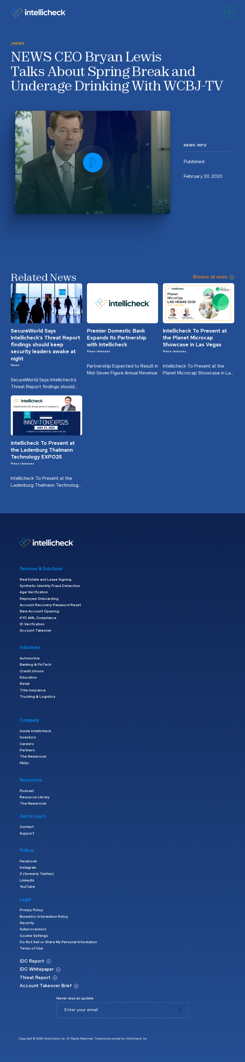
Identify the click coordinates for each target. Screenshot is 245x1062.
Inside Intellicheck (35, 731)
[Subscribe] (180, 1010)
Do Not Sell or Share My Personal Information (58, 942)
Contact (27, 827)
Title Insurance (33, 690)
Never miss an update (75, 998)
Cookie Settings (34, 935)
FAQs (24, 763)
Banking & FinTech (35, 664)
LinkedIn (27, 880)
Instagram (28, 867)
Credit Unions (32, 671)
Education (28, 677)
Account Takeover (36, 630)
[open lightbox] (92, 162)
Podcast (27, 791)
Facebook (28, 861)
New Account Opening (39, 611)
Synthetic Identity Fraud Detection (50, 586)
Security (27, 923)
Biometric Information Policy (44, 916)
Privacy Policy (31, 910)
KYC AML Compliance (38, 618)
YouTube (27, 886)
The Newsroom (33, 756)
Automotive (30, 658)
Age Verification (34, 592)
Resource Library (35, 797)
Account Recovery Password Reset (50, 605)
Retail (25, 683)
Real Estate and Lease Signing (45, 579)
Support (27, 833)
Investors (28, 737)
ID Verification (32, 624)
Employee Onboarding (39, 598)
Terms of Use (31, 948)
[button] (229, 12)
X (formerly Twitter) (37, 874)
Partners (27, 750)
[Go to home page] (38, 12)
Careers (27, 744)
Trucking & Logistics (37, 696)
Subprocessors (33, 929)
